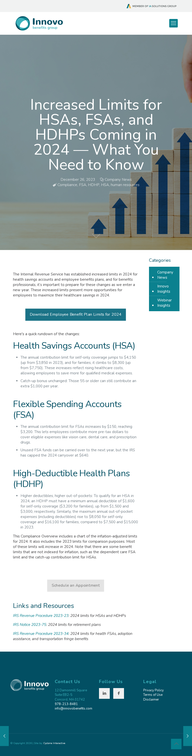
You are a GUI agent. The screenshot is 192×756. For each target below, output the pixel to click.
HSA (105, 184)
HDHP (93, 184)
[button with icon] (104, 693)
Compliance (67, 184)
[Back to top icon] (176, 744)
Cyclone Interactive (54, 743)
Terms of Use (152, 695)
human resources (125, 184)
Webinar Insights (164, 303)
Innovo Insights (163, 289)
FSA (82, 184)
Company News (118, 179)
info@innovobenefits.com (73, 708)
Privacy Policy (153, 690)
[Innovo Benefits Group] (39, 23)
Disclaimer (151, 699)
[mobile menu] (173, 23)
